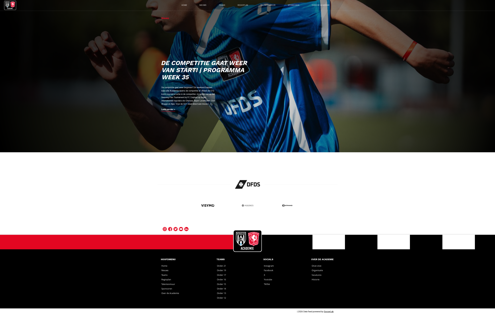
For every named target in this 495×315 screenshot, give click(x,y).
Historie (315, 279)
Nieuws (202, 5)
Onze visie (316, 265)
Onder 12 (221, 297)
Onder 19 (221, 270)
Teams (222, 5)
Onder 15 (221, 284)
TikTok (267, 284)
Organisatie (317, 270)
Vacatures (316, 275)
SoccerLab (329, 311)
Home (184, 5)
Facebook (268, 270)
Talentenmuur (267, 5)
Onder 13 (221, 293)
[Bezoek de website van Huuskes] (247, 205)
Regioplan (243, 5)
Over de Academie (321, 5)
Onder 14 (221, 288)
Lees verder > (168, 109)
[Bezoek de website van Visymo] (207, 205)
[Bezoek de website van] (247, 184)
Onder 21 (221, 265)
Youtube (268, 279)
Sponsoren (293, 5)
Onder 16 (221, 279)
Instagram (269, 265)
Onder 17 (221, 275)
